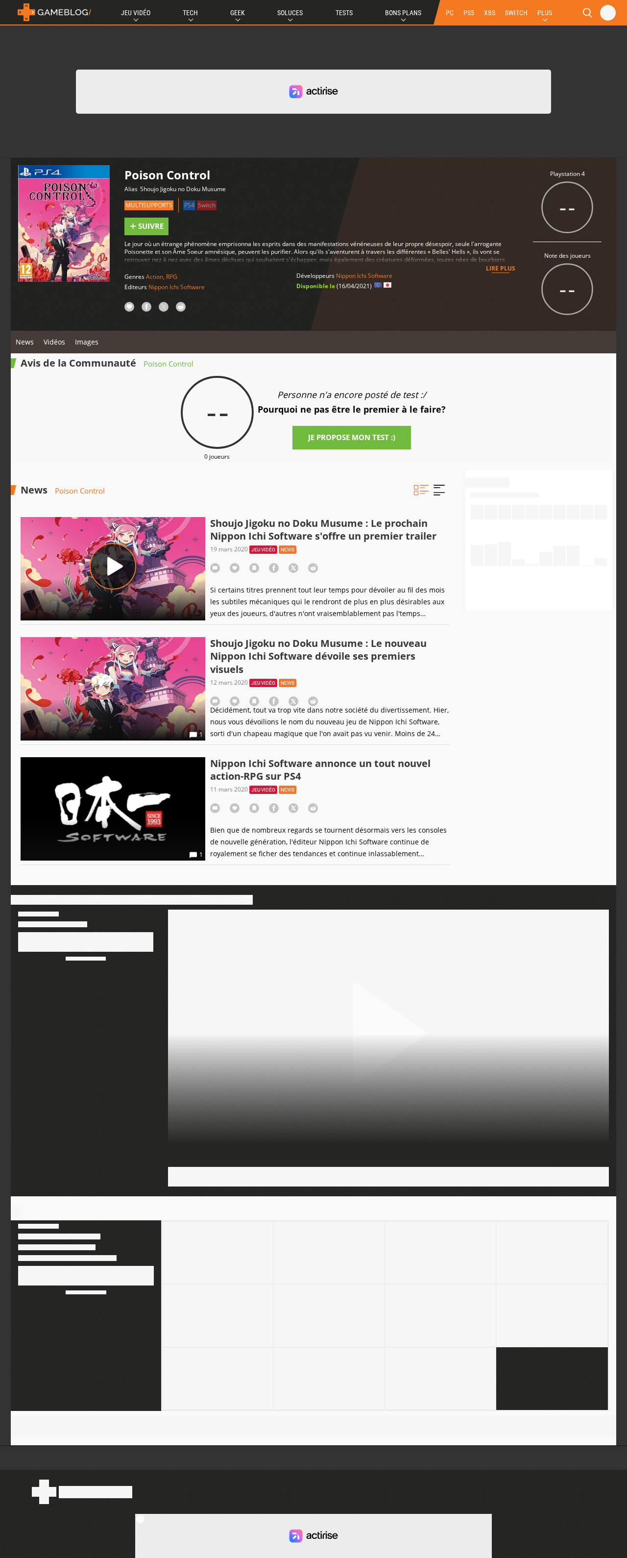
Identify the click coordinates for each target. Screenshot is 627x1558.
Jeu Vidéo (135, 13)
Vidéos (54, 341)
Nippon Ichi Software (176, 287)
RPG (171, 276)
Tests (344, 13)
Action (154, 276)
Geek (237, 13)
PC (450, 13)
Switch (207, 205)
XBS (489, 13)
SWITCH (516, 13)
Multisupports (148, 205)
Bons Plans (403, 13)
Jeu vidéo (263, 549)
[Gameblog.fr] (52, 12)
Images (86, 341)
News (25, 341)
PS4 (189, 205)
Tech (190, 13)
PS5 (468, 13)
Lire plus (500, 268)
